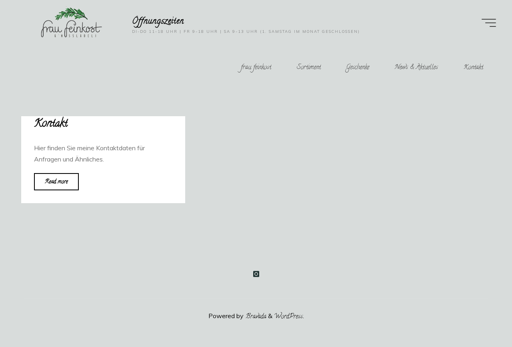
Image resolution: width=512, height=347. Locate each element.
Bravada (255, 317)
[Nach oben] (480, 315)
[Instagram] (256, 274)
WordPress (288, 317)
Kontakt (51, 124)
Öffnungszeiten (158, 21)
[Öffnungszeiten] (71, 23)
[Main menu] (489, 23)
